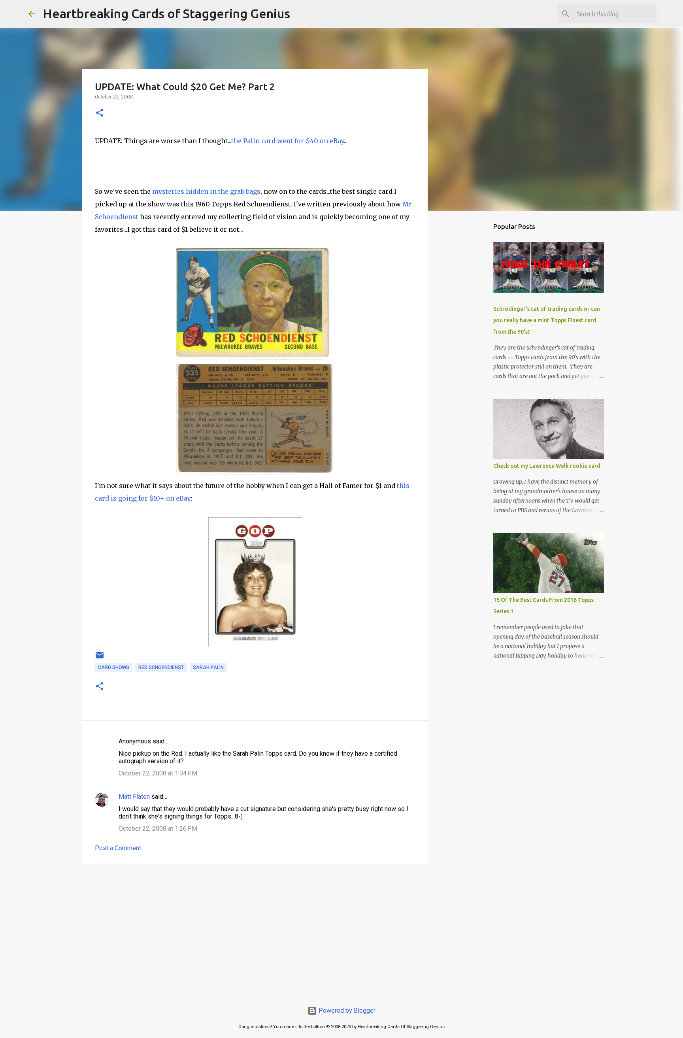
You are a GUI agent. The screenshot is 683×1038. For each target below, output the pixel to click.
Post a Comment (118, 848)
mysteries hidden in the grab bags (206, 191)
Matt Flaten (134, 796)
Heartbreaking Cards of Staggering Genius (166, 13)
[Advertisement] (255, 931)
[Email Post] (99, 658)
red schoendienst (161, 667)
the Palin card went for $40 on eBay (287, 141)
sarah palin (208, 667)
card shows (113, 667)
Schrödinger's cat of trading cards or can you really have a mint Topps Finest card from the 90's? (546, 320)
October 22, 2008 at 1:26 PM (158, 828)
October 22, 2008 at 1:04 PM (158, 773)
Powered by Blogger (346, 1010)
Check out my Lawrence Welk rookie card (546, 466)
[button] (99, 113)
